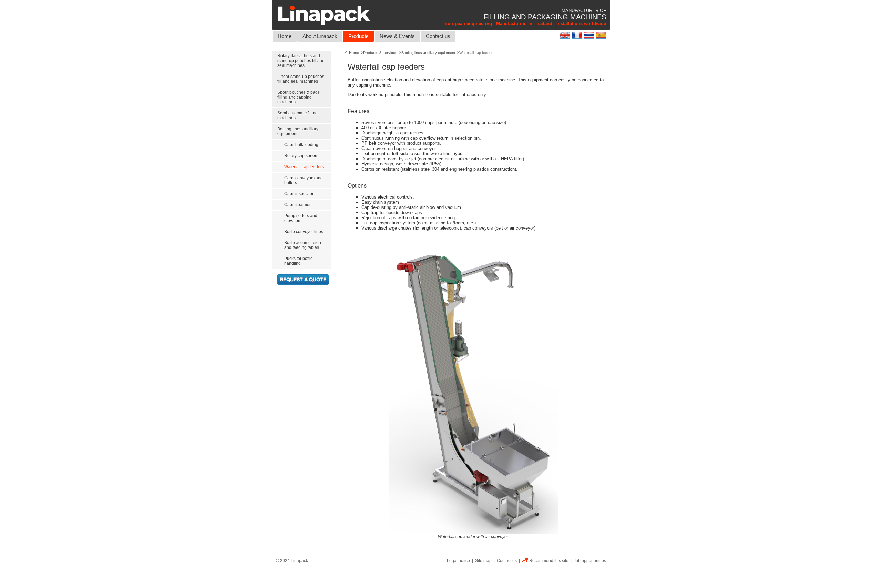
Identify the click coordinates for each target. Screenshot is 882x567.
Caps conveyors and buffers (303, 180)
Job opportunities (590, 560)
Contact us (438, 36)
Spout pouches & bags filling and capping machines (298, 97)
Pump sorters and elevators (300, 218)
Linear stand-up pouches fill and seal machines (300, 79)
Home (284, 36)
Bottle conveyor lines (303, 231)
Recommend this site (548, 560)
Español (602, 35)
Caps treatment (298, 204)
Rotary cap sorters (301, 155)
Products (358, 36)
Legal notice (458, 560)
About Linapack (319, 36)
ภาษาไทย (590, 35)
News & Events (397, 36)
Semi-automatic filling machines (297, 115)
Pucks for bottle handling (298, 261)
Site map (483, 560)
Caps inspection (299, 193)
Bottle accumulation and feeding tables (302, 245)
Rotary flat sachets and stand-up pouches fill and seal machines (301, 60)
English (566, 35)
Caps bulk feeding (301, 144)
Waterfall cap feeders (304, 166)
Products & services (380, 53)
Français (578, 35)
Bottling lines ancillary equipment (297, 131)
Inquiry (303, 279)
